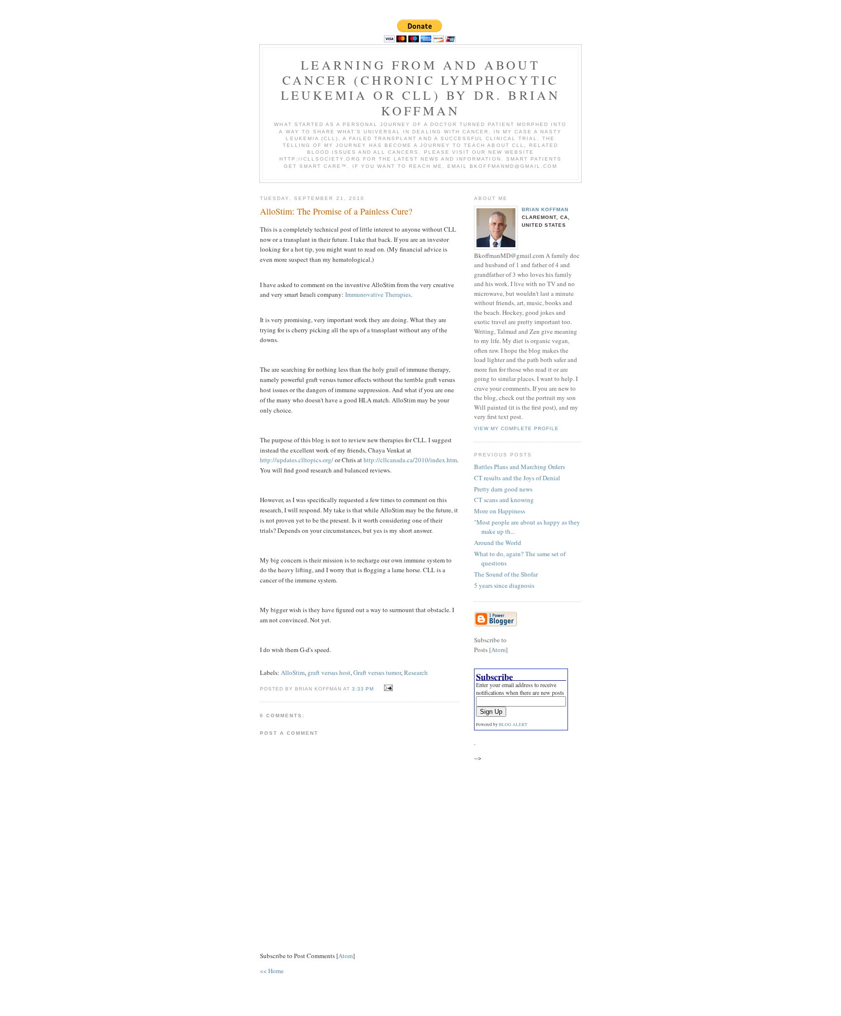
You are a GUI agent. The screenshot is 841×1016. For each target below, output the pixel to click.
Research (416, 672)
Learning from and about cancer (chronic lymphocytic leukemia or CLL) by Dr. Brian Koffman (421, 87)
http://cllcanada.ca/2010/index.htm (410, 459)
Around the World (497, 542)
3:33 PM (364, 688)
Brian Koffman (545, 209)
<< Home (272, 970)
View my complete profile (516, 428)
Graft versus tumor (377, 672)
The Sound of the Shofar (506, 574)
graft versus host (329, 672)
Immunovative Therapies (378, 294)
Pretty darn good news (503, 489)
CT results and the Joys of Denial (517, 477)
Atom (345, 955)
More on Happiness (499, 511)
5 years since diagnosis (504, 585)
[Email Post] (387, 688)
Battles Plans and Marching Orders (519, 466)
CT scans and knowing (504, 499)
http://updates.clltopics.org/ (296, 459)
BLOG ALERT (513, 724)
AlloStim (293, 672)
